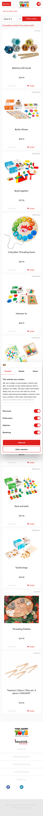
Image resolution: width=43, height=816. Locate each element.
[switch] (37, 418)
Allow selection (21, 449)
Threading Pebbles (21, 629)
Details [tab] (21, 371)
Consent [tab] (7, 371)
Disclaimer (33, 805)
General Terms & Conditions (17, 805)
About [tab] (35, 371)
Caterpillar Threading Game (21, 252)
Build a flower (21, 129)
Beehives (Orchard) (21, 68)
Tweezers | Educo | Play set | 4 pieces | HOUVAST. (21, 691)
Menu (7, 4)
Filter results (32, 19)
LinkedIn (21, 787)
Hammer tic (21, 313)
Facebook (8, 787)
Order (32, 86)
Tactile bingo (21, 567)
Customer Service (21, 764)
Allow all (21, 443)
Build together (22, 190)
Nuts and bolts (22, 506)
